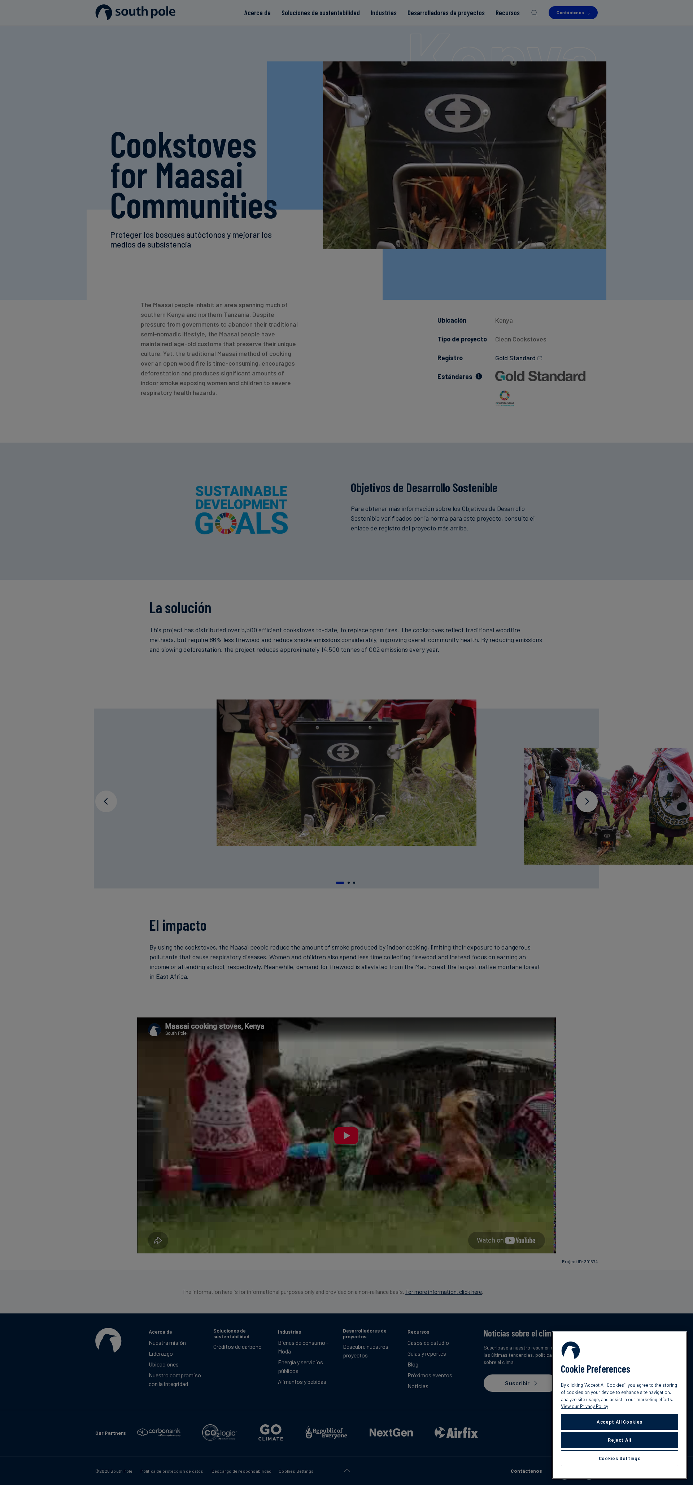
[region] (619, 1405)
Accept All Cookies (619, 1422)
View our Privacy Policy (584, 1406)
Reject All (619, 1440)
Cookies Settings (620, 1458)
